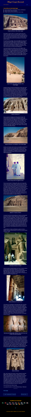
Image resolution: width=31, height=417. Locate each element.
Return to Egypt (6, 390)
